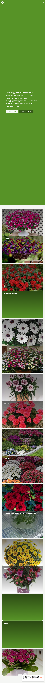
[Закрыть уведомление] (43, 675)
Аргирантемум (7, 348)
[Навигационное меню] (43, 2)
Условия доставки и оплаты (12, 106)
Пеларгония (7, 403)
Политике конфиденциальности (30, 679)
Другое (6, 623)
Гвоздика (6, 376)
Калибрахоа (7, 238)
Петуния (6, 211)
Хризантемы (7, 458)
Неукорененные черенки (10, 293)
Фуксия (6, 568)
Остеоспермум (7, 321)
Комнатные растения (9, 651)
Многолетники (8, 431)
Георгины (6, 486)
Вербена (6, 266)
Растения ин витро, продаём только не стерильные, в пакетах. (20, 513)
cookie (40, 677)
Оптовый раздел (8, 596)
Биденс (6, 541)
